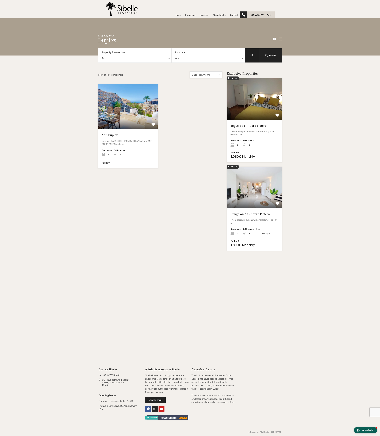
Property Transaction (113, 52)
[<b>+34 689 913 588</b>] (243, 14)
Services (204, 15)
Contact (234, 15)
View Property (128, 120)
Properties (190, 15)
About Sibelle (219, 15)
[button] (365, 430)
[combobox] (134, 58)
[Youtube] (161, 409)
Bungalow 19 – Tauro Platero (250, 214)
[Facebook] (148, 409)
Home (178, 15)
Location (180, 52)
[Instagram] (155, 409)
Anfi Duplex (110, 135)
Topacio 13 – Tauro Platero (249, 126)
